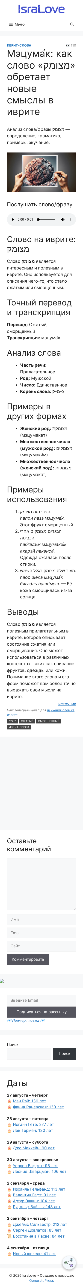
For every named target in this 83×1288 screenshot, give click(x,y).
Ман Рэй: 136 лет (29, 1101)
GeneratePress (41, 1280)
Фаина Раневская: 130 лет (38, 1107)
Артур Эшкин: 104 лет (34, 1201)
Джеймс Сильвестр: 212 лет (40, 1224)
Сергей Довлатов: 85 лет (37, 1230)
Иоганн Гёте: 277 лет (33, 1124)
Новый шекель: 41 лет (34, 1253)
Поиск (12, 1044)
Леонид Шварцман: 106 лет (39, 1171)
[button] (72, 24)
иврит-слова (19, 727)
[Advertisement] (41, 784)
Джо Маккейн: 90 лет (34, 1148)
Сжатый (27, 721)
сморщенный (48, 721)
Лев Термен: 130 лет (33, 1130)
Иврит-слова (19, 45)
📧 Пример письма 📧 (25, 1020)
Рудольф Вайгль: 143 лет (37, 1206)
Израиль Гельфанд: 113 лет (39, 1189)
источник (67, 704)
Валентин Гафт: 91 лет (34, 1195)
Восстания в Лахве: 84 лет (39, 1236)
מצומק (12, 721)
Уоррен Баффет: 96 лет (35, 1165)
